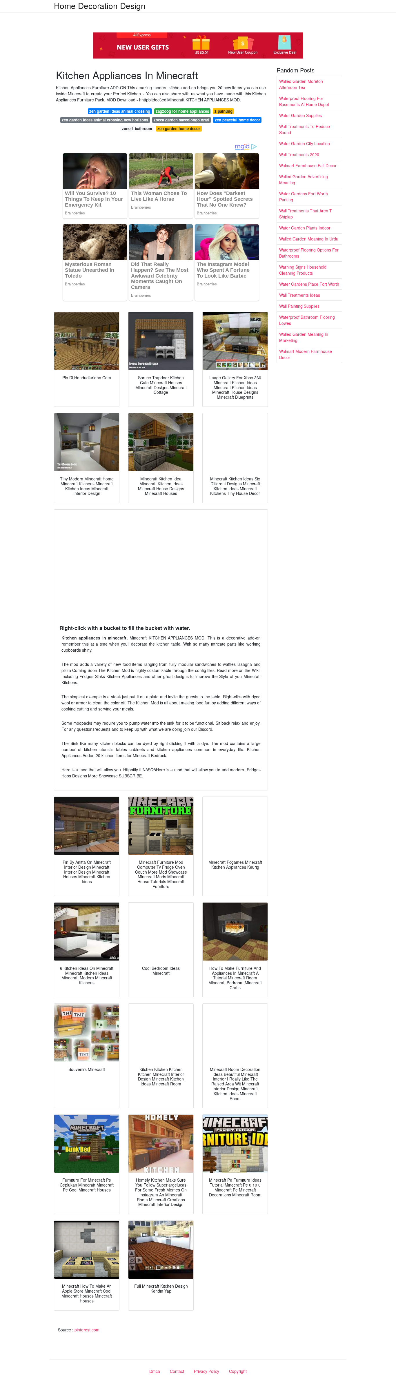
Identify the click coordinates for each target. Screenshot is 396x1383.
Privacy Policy (206, 1371)
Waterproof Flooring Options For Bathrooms (309, 253)
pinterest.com (87, 1330)
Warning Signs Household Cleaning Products (302, 270)
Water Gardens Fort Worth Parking (303, 197)
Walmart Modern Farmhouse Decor (305, 354)
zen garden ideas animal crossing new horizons (105, 120)
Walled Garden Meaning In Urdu (308, 239)
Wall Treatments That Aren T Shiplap (305, 214)
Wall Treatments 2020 (299, 154)
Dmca (154, 1371)
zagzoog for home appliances (182, 111)
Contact (177, 1371)
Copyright (238, 1371)
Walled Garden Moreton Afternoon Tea (301, 84)
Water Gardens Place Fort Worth (309, 284)
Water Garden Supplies (300, 115)
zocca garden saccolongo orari (181, 120)
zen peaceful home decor (237, 120)
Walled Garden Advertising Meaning (303, 179)
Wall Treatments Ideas (299, 295)
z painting (223, 111)
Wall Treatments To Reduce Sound (304, 129)
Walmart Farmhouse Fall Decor (308, 165)
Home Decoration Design (100, 5)
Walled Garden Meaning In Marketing (303, 337)
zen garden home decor (178, 128)
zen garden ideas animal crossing (119, 111)
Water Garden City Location (304, 143)
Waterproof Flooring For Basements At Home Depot (304, 101)
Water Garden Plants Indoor (304, 228)
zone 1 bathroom (137, 128)
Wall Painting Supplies (299, 306)
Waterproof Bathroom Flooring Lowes (307, 320)
